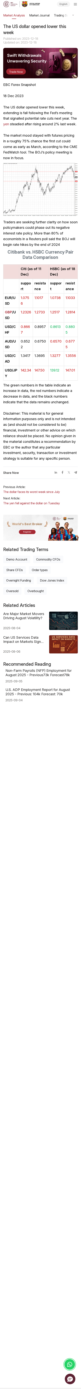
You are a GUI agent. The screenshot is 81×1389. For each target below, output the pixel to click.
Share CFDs (14, 570)
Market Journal (39, 15)
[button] (70, 1379)
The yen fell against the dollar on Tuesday (31, 503)
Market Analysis (14, 15)
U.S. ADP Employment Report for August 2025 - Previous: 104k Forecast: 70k (37, 691)
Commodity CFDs (48, 559)
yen (6, 124)
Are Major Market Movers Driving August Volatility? (23, 616)
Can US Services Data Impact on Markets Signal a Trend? (23, 639)
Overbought (36, 591)
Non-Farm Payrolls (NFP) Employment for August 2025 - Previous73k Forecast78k (38, 672)
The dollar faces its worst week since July (31, 492)
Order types (40, 570)
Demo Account (16, 559)
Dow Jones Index (52, 580)
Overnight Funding (18, 580)
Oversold (12, 591)
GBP (8, 312)
